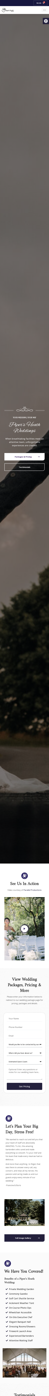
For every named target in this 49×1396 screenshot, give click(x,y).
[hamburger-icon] (44, 10)
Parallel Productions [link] (33, 890)
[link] (46, 21)
